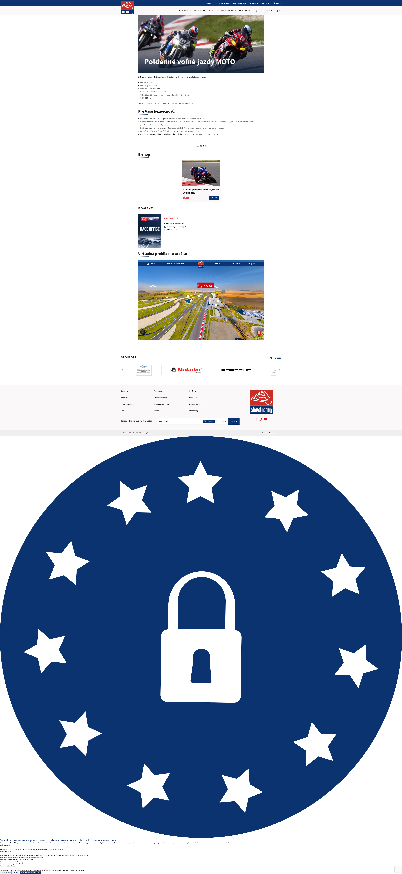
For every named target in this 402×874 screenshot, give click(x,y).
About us (124, 397)
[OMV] (267, 370)
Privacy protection (128, 404)
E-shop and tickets (222, 3)
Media (123, 411)
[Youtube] (265, 419)
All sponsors (275, 358)
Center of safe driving (225, 11)
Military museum (195, 404)
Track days (158, 391)
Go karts (157, 411)
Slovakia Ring (183, 11)
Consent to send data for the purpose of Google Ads (16, 860)
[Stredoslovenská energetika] (229, 370)
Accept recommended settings (30, 873)
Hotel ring (192, 391)
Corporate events (160, 397)
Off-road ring (193, 411)
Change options (6, 873)
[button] (123, 370)
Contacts (265, 3)
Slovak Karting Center (202, 11)
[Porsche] (151, 370)
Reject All (16, 873)
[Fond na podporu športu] (193, 370)
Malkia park (193, 397)
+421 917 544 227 (173, 230)
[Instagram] (260, 419)
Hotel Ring (243, 11)
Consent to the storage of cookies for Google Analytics (17, 864)
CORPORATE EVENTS (239, 3)
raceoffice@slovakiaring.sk (176, 227)
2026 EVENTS (254, 3)
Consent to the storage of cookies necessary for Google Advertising (22, 858)
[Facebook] (256, 419)
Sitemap (208, 3)
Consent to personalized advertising (11, 862)
